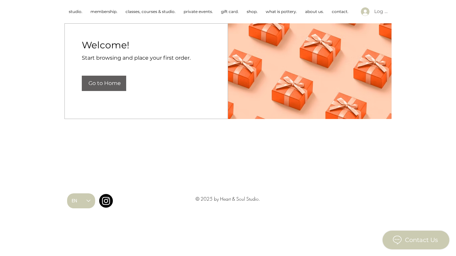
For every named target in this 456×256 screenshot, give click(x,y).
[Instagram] (106, 201)
